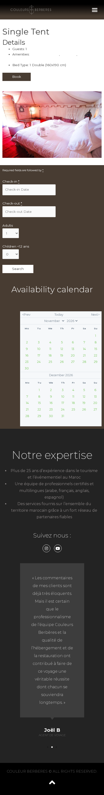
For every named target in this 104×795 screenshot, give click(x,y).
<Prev (26, 314)
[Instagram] (46, 548)
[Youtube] (58, 548)
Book (16, 77)
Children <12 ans (15, 246)
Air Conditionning (44, 54)
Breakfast (68, 54)
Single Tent (25, 32)
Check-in (10, 181)
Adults (7, 225)
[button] (94, 9)
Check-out (12, 203)
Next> (95, 314)
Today (58, 314)
